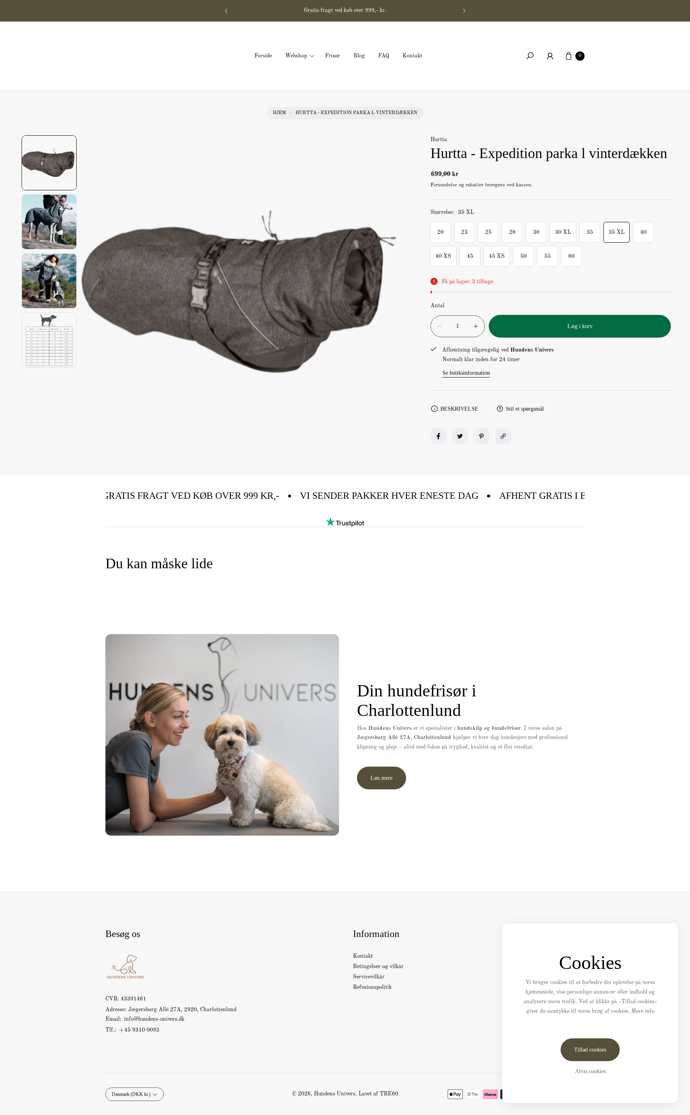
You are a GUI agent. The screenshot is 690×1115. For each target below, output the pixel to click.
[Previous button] (226, 11)
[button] (302, 56)
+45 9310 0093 (139, 1030)
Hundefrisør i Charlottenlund (345, 10)
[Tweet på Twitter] (460, 436)
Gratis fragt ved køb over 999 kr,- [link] (163, 495)
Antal (437, 305)
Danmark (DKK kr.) (131, 1094)
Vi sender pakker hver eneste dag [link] (362, 495)
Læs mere (382, 778)
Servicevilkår (369, 977)
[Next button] (464, 11)
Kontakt (363, 956)
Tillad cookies (590, 1050)
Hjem (279, 113)
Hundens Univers (334, 1094)
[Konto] (550, 56)
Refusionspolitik (372, 987)
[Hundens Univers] (133, 54)
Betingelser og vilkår (378, 966)
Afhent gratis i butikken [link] (537, 495)
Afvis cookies (590, 1071)
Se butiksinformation (466, 373)
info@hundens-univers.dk (153, 1019)
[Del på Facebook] (438, 436)
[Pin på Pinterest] (482, 436)
